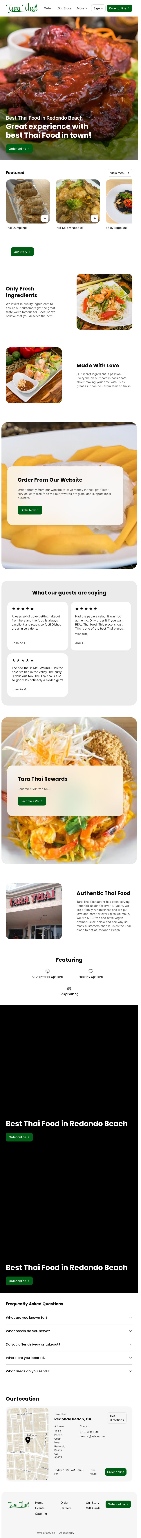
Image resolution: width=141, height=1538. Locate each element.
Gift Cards (93, 1508)
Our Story (64, 8)
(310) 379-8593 (90, 1432)
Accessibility (66, 1532)
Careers (66, 1508)
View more (81, 633)
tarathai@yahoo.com (92, 1436)
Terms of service (45, 1532)
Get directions (117, 1418)
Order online (115, 1472)
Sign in (98, 8)
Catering (41, 1513)
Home (39, 1502)
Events (39, 1508)
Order (48, 8)
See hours (93, 1471)
